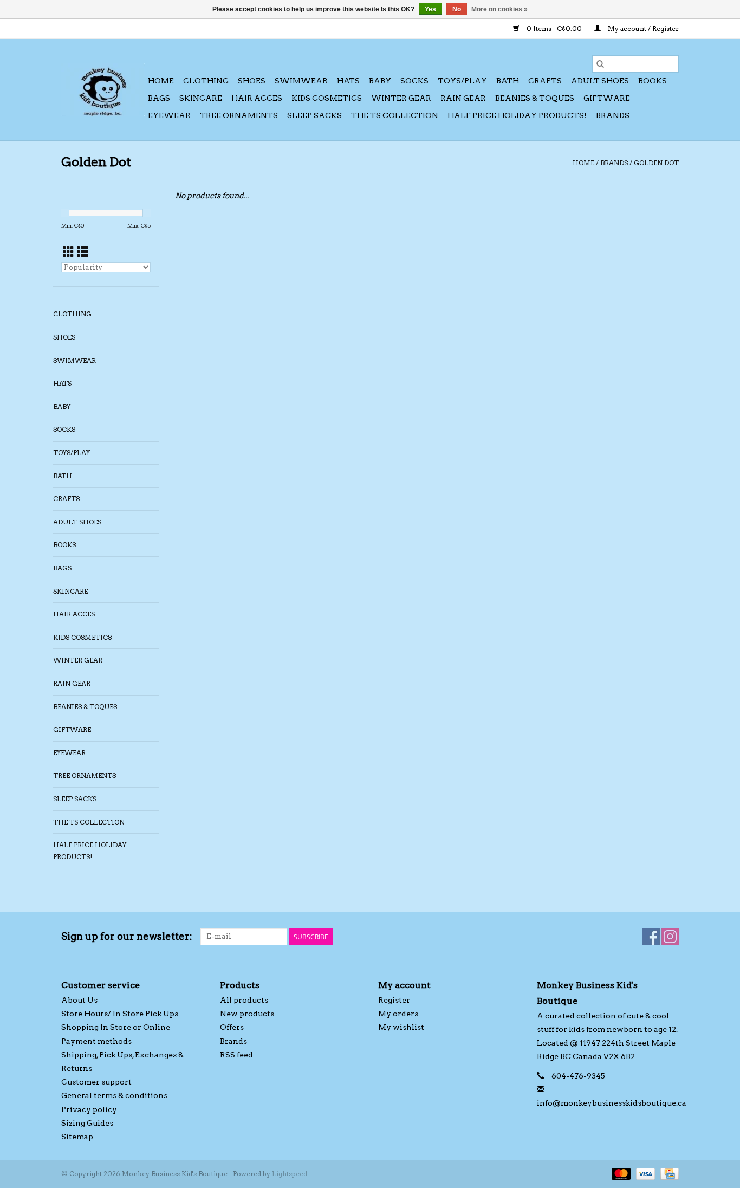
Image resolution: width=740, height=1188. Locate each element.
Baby (380, 80)
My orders (398, 1013)
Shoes (251, 80)
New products (247, 1013)
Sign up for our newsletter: (126, 936)
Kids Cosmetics (326, 98)
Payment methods (96, 1041)
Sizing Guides (87, 1123)
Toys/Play (462, 80)
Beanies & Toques (534, 98)
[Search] (600, 64)
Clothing (206, 80)
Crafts (545, 80)
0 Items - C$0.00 (554, 28)
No (456, 9)
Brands (612, 115)
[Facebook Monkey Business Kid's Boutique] (651, 936)
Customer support (96, 1081)
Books (652, 80)
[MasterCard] (620, 1173)
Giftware (606, 98)
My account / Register (642, 28)
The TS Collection (394, 115)
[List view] (82, 252)
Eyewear (169, 115)
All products (244, 1000)
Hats (348, 80)
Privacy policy (89, 1109)
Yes (430, 9)
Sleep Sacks (314, 115)
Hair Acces (256, 98)
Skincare (200, 98)
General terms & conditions (114, 1095)
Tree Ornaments (239, 115)
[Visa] (644, 1173)
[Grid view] (68, 252)
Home (161, 80)
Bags (159, 98)
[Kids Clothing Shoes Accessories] (103, 89)
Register (394, 1000)
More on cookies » (499, 9)
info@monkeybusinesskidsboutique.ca (611, 1103)
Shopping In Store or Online (115, 1027)
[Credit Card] (668, 1173)
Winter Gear (401, 98)
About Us (79, 1000)
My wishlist (401, 1027)
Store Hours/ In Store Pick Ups (119, 1013)
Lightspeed (289, 1174)
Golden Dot (656, 163)
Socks (414, 80)
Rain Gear (463, 98)
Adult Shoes (600, 80)
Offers (232, 1027)
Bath (507, 80)
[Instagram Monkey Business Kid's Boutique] (670, 936)
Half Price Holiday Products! (517, 115)
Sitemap (77, 1136)
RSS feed (236, 1054)
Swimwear (301, 80)
